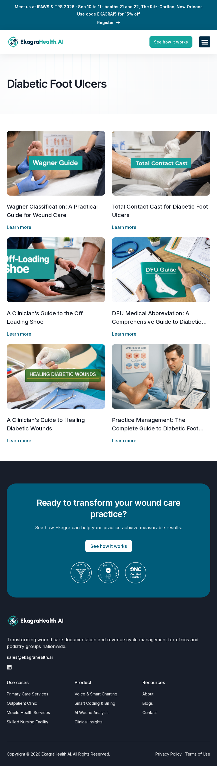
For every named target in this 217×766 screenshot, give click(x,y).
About (147, 693)
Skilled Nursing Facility (27, 721)
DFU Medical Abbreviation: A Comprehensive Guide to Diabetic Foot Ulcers (156, 322)
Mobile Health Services (28, 712)
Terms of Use (197, 754)
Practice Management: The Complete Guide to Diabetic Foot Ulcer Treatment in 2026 (155, 428)
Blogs (147, 703)
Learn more (19, 227)
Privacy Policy (168, 754)
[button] (204, 41)
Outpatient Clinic (22, 703)
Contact (149, 712)
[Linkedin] (9, 667)
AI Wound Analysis (91, 712)
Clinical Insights (89, 721)
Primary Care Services (27, 693)
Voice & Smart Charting (96, 693)
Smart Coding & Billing (95, 703)
